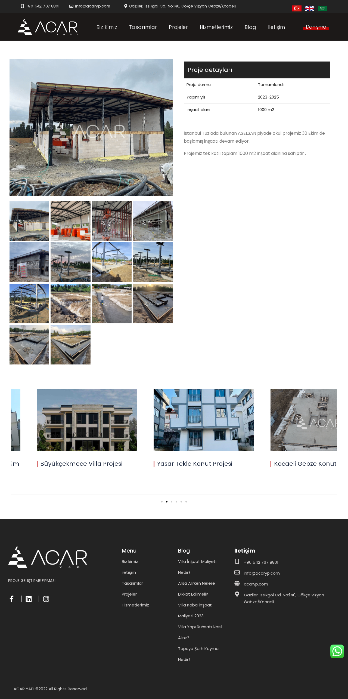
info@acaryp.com (92, 6)
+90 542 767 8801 (43, 6)
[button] (316, 28)
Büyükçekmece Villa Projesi (81, 463)
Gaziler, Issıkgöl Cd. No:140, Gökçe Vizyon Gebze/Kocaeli (182, 6)
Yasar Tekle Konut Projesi (194, 463)
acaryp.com (256, 584)
